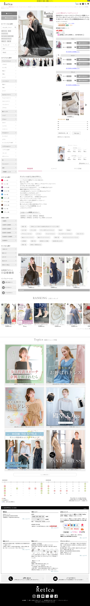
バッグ (3, 115)
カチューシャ (5, 156)
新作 (4, 49)
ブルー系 (6, 194)
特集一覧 (9, 41)
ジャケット (5, 129)
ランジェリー (5, 164)
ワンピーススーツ (6, 98)
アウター (4, 119)
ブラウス (4, 107)
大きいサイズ (80, 233)
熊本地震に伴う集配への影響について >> (45, 1)
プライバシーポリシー (63, 600)
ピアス (3, 139)
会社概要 (24, 600)
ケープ (3, 77)
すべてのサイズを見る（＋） (73, 51)
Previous (20, 34)
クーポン (39, 233)
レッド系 (6, 180)
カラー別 (24, 230)
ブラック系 (6, 212)
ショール (4, 126)
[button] (60, 105)
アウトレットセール (26, 233)
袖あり (3, 70)
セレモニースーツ (6, 94)
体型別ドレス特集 (44, 241)
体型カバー (4, 41)
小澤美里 (24, 241)
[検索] (85, 4)
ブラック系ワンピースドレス (47, 230)
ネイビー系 (6, 191)
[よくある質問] (23, 579)
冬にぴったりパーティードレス (70, 237)
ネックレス (5, 136)
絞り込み (77, 133)
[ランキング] (80, 4)
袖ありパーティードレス (27, 237)
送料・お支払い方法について (35, 600)
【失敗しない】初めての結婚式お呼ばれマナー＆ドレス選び (44, 226)
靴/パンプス (5, 111)
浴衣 (3, 167)
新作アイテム (4, 31)
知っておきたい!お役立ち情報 (7, 36)
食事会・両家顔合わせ (35, 244)
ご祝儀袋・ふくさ (6, 171)
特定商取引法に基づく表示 (50, 600)
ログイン (9, 13)
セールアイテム (5, 33)
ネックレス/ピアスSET (7, 142)
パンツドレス (5, 81)
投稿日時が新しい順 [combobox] (63, 133)
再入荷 (9, 31)
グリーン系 (6, 198)
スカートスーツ (6, 101)
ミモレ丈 (4, 64)
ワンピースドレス (23, 7)
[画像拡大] (58, 55)
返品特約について (84, 163)
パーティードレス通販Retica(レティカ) (9, 7)
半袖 (3, 74)
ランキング (6, 45)
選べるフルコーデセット (6, 38)
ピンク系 (6, 184)
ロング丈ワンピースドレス (65, 233)
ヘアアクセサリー (6, 146)
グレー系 (6, 208)
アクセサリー (5, 132)
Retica (68, 230)
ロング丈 (4, 67)
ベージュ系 (6, 201)
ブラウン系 (6, 205)
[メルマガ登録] (67, 579)
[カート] (88, 4)
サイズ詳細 (77, 168)
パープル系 (6, 187)
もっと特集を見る (44, 474)
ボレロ (3, 122)
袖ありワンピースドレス (43, 237)
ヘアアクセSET (6, 149)
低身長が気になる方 (57, 241)
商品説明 (30, 168)
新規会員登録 (9, 18)
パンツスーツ (5, 104)
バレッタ (4, 153)
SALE (4, 52)
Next (51, 34)
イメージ (54, 168)
